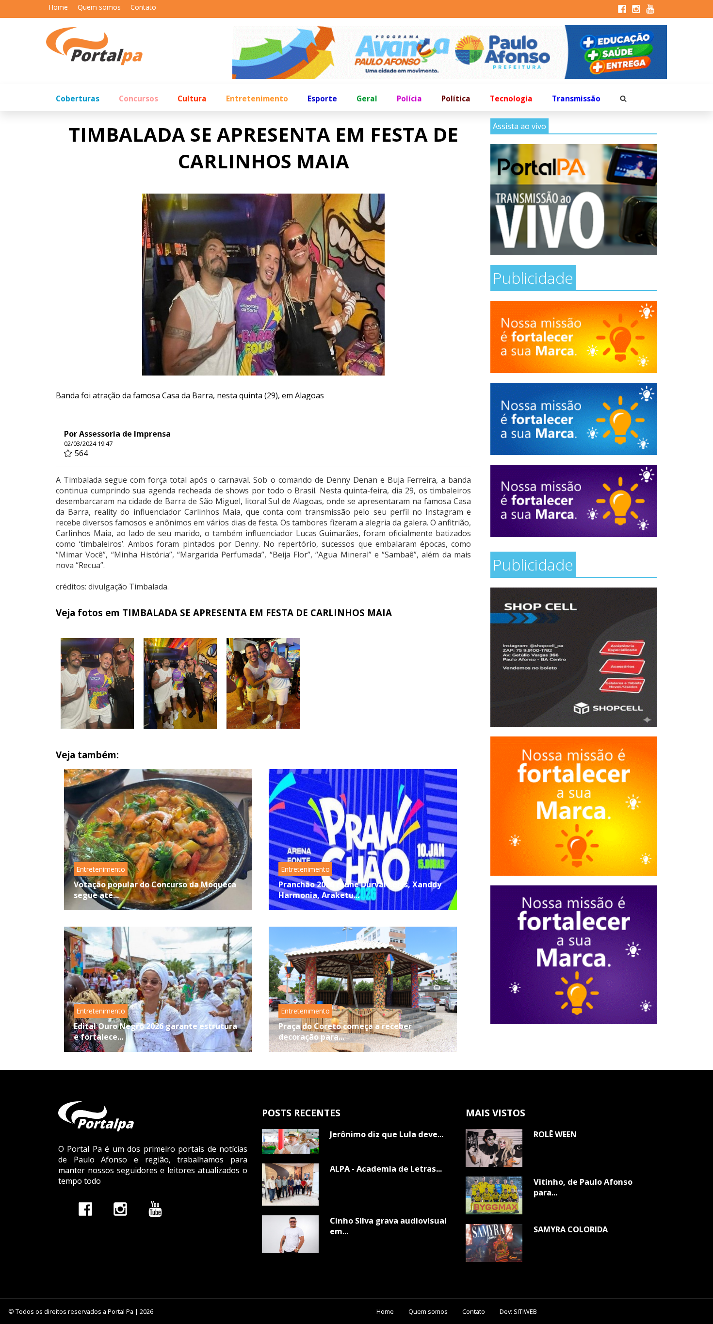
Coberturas (77, 99)
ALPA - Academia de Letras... (386, 1168)
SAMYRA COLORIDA (571, 1229)
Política (455, 99)
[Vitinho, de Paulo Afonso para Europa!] (494, 1195)
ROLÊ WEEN (555, 1134)
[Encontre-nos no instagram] (120, 1208)
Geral (366, 99)
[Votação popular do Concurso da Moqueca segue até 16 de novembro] (158, 839)
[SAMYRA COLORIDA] (494, 1243)
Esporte (322, 99)
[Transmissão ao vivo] (573, 199)
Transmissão (576, 99)
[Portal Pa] (139, 46)
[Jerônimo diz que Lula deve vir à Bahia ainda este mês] (290, 1141)
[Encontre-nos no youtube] (155, 1208)
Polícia (409, 99)
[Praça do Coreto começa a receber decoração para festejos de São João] (363, 989)
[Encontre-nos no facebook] (85, 1208)
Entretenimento (257, 99)
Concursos (138, 99)
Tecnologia (511, 99)
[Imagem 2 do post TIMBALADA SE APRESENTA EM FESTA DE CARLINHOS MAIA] (180, 683)
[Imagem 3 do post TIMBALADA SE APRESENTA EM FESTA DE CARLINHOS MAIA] (263, 683)
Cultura (192, 99)
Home (58, 7)
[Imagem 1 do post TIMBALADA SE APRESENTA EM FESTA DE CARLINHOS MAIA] (97, 683)
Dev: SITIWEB (518, 1311)
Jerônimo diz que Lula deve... (386, 1134)
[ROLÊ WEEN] (494, 1148)
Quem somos (99, 7)
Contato (143, 7)
